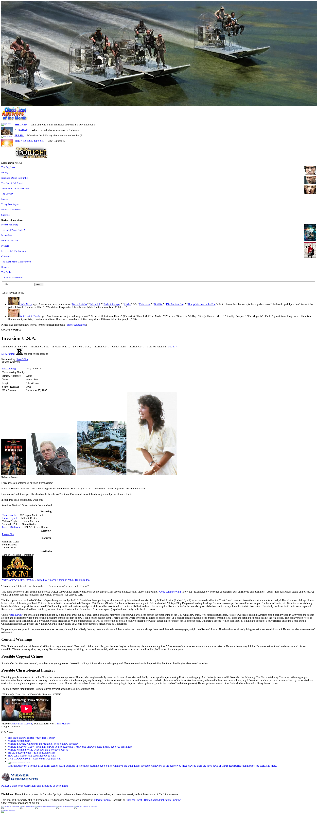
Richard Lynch (9, 518)
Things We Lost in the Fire (201, 304)
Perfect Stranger (112, 304)
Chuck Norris (9, 515)
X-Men (127, 304)
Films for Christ (102, 799)
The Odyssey (7, 193)
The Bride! (6, 272)
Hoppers (5, 267)
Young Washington (10, 204)
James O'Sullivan (11, 527)
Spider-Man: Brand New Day (15, 188)
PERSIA (19, 135)
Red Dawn (16, 614)
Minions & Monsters (10, 209)
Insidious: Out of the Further (14, 178)
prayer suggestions (76, 324)
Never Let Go (79, 304)
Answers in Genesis (21, 723)
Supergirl (5, 215)
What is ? (19, 740)
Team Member (62, 723)
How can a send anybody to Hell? (32, 755)
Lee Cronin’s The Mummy (13, 251)
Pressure (5, 245)
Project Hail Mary (9, 224)
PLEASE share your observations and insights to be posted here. (35, 785)
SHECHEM (21, 124)
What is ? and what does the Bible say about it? (38, 749)
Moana (4, 199)
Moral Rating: (9, 368)
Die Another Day (175, 304)
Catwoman (144, 304)
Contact (177, 799)
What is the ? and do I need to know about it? (43, 743)
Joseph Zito (8, 534)
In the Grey (6, 235)
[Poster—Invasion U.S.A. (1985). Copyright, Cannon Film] (51, 474)
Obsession (6, 256)
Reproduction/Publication (157, 799)
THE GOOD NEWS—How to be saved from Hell (34, 758)
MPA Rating (7, 353)
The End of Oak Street (12, 183)
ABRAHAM (21, 130)
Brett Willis (22, 359)
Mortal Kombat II (9, 240)
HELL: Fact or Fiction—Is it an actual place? (31, 752)
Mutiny (4, 172)
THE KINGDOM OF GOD (29, 140)
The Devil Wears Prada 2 (13, 230)
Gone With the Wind (170, 591)
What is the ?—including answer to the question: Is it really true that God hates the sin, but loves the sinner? (70, 746)
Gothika (158, 304)
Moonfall (95, 304)
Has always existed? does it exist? (31, 737)
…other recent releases (11, 277)
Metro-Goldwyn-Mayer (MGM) (46, 579)
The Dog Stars (8, 167)
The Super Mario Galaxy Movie (16, 261)
